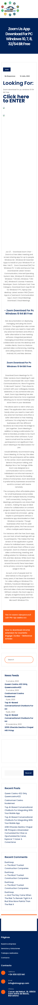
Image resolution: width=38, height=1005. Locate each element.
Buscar (28, 773)
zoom (7, 69)
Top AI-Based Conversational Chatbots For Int (19, 705)
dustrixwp (9, 862)
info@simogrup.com (18, 983)
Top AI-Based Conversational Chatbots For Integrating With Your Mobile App (19, 810)
